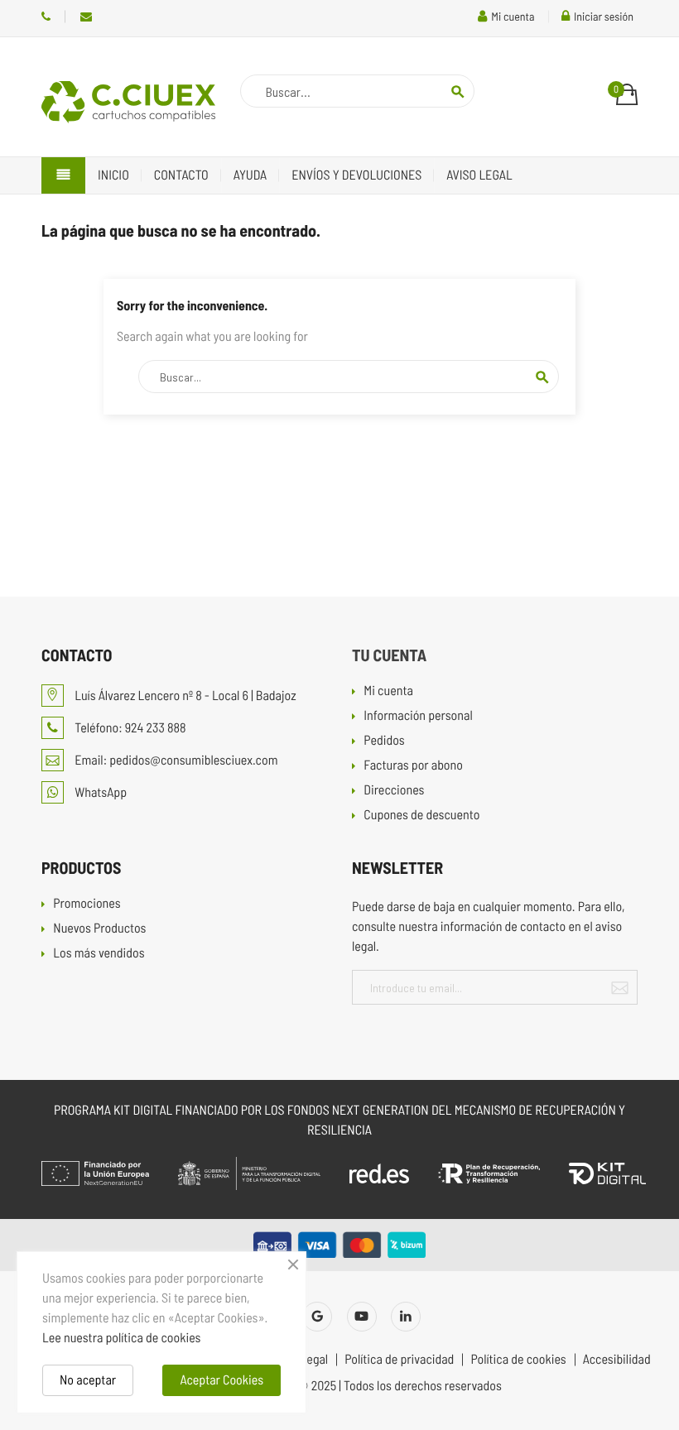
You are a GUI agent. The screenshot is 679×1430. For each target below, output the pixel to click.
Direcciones (394, 791)
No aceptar (88, 1380)
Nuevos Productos (99, 929)
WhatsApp (99, 792)
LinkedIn (406, 1317)
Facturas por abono (413, 766)
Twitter (317, 1317)
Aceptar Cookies (221, 1380)
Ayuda (250, 175)
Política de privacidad (399, 1359)
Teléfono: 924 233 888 (46, 16)
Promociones (86, 904)
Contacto (181, 175)
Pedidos (384, 741)
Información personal (418, 716)
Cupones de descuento (421, 816)
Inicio (113, 175)
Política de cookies (518, 1359)
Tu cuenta (389, 655)
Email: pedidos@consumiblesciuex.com (86, 16)
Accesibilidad (617, 1359)
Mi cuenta (388, 691)
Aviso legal (479, 175)
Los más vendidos (98, 954)
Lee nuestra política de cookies (121, 1338)
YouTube (362, 1317)
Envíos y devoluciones (356, 175)
